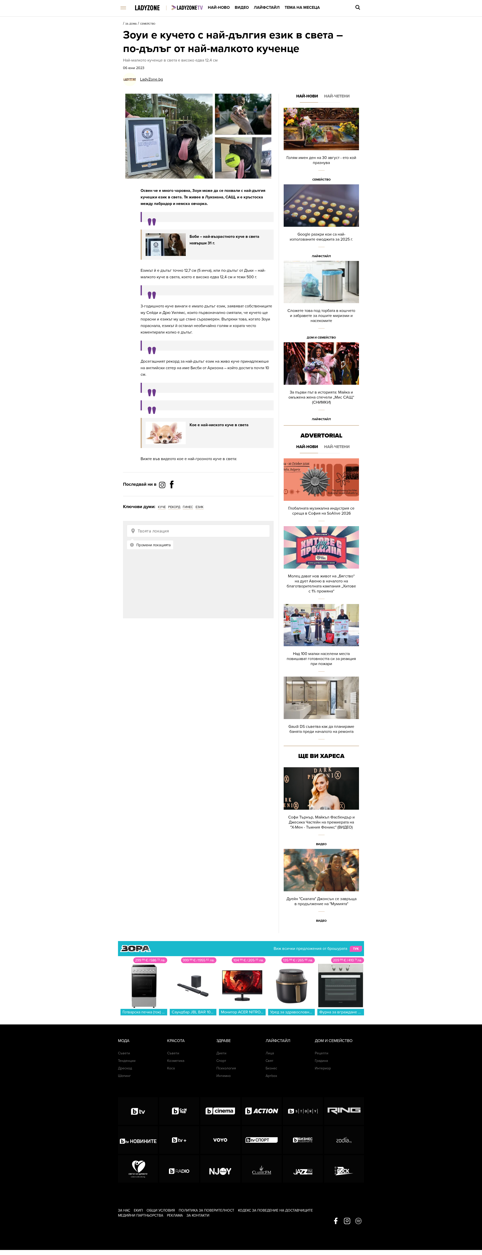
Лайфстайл (267, 7)
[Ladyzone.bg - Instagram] (162, 484)
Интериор (323, 1068)
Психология (226, 1068)
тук (356, 949)
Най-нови (307, 96)
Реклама (175, 1215)
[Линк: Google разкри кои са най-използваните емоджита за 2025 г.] (321, 222)
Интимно (223, 1076)
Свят (269, 1061)
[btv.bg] (138, 1111)
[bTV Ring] (344, 1111)
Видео (242, 7)
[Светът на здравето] (138, 1169)
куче (162, 507)
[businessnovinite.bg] (303, 1140)
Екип (138, 1210)
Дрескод (125, 1068)
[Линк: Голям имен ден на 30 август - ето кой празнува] (321, 146)
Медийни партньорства (140, 1215)
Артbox (271, 1076)
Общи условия (161, 1210)
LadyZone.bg (151, 79)
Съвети (124, 1053)
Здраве (223, 1040)
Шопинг (124, 1076)
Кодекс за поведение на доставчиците (275, 1210)
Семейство (147, 23)
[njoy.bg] (220, 1169)
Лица (270, 1053)
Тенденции (127, 1061)
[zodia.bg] (344, 1140)
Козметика (175, 1061)
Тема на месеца (302, 7)
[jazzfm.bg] (303, 1169)
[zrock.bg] (344, 1169)
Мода (124, 1040)
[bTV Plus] (179, 1140)
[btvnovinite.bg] (138, 1140)
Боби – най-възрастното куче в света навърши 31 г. (224, 240)
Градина (321, 1061)
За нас (124, 1210)
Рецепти (321, 1053)
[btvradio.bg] (179, 1169)
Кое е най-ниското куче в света (219, 424)
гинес (188, 507)
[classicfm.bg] (262, 1169)
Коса (171, 1068)
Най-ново (219, 7)
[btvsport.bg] (262, 1140)
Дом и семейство (321, 337)
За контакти (198, 1215)
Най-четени (337, 96)
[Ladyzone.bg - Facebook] (171, 495)
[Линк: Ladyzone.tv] (187, 7)
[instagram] (347, 1221)
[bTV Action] (262, 1111)
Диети (221, 1053)
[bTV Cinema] (220, 1111)
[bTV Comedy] (179, 1111)
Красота (176, 1040)
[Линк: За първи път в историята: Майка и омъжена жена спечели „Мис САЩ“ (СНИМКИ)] (321, 383)
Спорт (221, 1061)
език (200, 507)
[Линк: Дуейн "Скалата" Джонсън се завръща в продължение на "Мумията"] (321, 887)
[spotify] (358, 1221)
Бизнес (271, 1068)
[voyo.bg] (220, 1140)
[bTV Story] (303, 1111)
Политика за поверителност (206, 1210)
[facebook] (336, 1221)
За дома (131, 23)
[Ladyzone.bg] (152, 8)
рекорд (174, 507)
